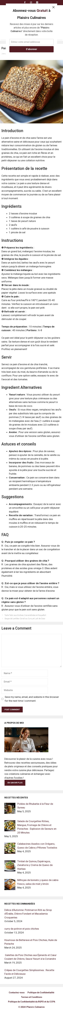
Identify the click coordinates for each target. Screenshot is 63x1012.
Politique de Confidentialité (41, 992)
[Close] (53, 7)
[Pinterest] (37, 2)
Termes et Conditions (31, 997)
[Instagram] (30, 2)
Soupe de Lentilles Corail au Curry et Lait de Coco (25, 618)
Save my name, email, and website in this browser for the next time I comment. (32, 698)
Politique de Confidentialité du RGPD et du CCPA (31, 1001)
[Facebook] (24, 2)
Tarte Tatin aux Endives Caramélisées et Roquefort (25, 615)
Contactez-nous (17, 992)
